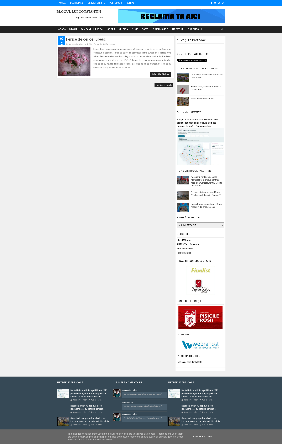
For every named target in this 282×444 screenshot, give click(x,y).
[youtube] (219, 3)
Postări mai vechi (164, 85)
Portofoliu (115, 3)
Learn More (198, 436)
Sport (111, 29)
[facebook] (211, 3)
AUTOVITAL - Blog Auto (188, 244)
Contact (131, 3)
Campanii (86, 29)
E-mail (89, 44)
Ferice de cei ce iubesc (86, 39)
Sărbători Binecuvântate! (202, 98)
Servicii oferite (96, 3)
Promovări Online (185, 248)
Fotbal (99, 29)
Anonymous (127, 402)
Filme (134, 29)
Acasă (62, 3)
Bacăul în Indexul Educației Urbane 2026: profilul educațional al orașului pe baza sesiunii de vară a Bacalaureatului (198, 123)
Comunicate (160, 29)
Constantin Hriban (129, 390)
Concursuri (195, 29)
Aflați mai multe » (160, 74)
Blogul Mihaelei (184, 240)
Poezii (145, 29)
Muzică (123, 29)
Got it (211, 436)
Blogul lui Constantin (79, 11)
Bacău (73, 29)
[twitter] (215, 3)
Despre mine (76, 3)
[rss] (223, 3)
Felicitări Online (184, 253)
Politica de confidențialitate (189, 362)
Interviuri (178, 29)
